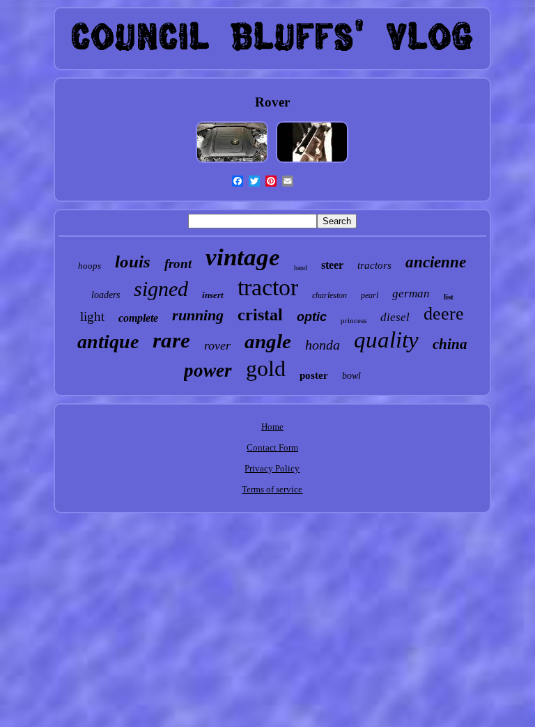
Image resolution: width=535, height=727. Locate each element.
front (178, 263)
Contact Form (272, 447)
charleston (329, 295)
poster (314, 375)
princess (353, 320)
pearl (369, 295)
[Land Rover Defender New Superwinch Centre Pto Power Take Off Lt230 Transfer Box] (312, 162)
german (411, 293)
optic (312, 317)
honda (322, 344)
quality (386, 339)
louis (132, 261)
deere (444, 314)
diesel (395, 317)
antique (108, 341)
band (300, 268)
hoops (89, 265)
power (208, 370)
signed (161, 288)
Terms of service (272, 489)
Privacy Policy (272, 468)
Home (272, 426)
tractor (268, 287)
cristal (260, 315)
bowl (351, 375)
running (198, 315)
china (450, 344)
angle (268, 341)
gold (266, 368)
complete (138, 318)
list (448, 296)
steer (332, 265)
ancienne (435, 262)
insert (213, 295)
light (92, 316)
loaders (105, 295)
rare (171, 340)
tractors (374, 265)
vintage (243, 257)
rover (217, 345)
